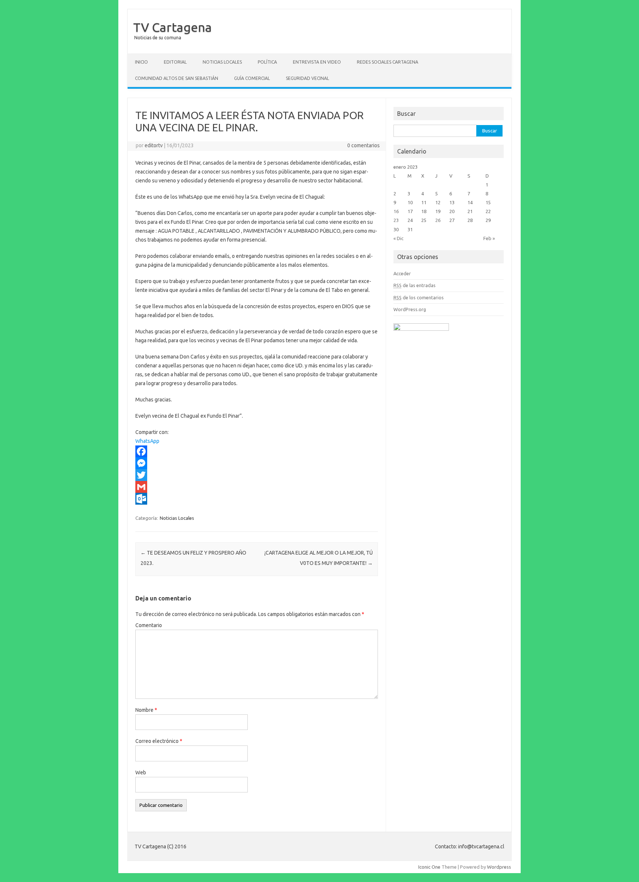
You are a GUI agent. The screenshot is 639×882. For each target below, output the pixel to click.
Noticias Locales (222, 62)
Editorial (175, 62)
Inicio (141, 62)
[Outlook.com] (256, 499)
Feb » (489, 238)
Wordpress (499, 866)
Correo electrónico (158, 741)
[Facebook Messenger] (256, 463)
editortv (154, 145)
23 (396, 220)
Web (140, 772)
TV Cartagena (172, 27)
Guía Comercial (252, 78)
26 (437, 220)
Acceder (402, 273)
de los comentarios (418, 297)
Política (267, 62)
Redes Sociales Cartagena (387, 62)
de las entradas (414, 285)
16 (396, 211)
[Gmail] (256, 487)
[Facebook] (256, 451)
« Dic (398, 238)
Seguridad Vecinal (307, 78)
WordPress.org (409, 309)
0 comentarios (363, 145)
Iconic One (429, 866)
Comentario (148, 625)
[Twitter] (256, 475)
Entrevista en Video (317, 62)
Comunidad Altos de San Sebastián (176, 78)
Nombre (146, 710)
